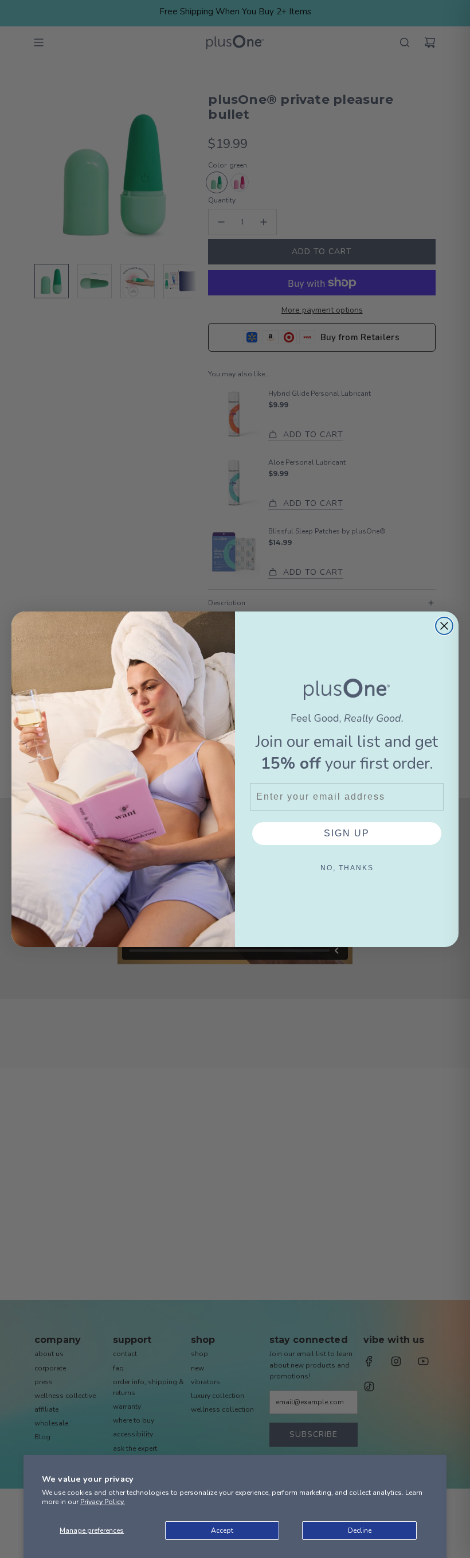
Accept (222, 1530)
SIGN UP (347, 833)
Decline (359, 1530)
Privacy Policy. (102, 1501)
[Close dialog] (444, 625)
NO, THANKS (347, 868)
